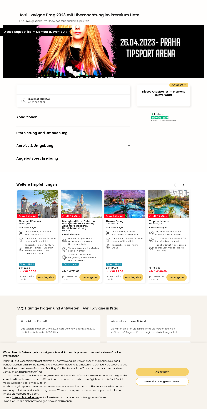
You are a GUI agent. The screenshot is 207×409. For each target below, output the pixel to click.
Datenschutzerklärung (26, 397)
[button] (103, 51)
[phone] (24, 100)
